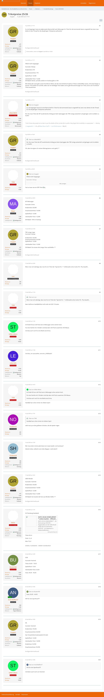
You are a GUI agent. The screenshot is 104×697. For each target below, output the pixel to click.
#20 (99, 660)
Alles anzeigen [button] (62, 183)
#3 (100, 100)
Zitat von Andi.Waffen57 (35, 664)
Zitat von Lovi (32, 297)
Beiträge (7, 46)
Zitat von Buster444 (34, 591)
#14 (99, 442)
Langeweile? (29, 126)
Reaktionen (7, 44)
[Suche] (99, 3)
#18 (99, 587)
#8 (100, 263)
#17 (99, 554)
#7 (100, 229)
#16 (99, 509)
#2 (100, 60)
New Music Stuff (44, 126)
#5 (100, 169)
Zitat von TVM (33, 418)
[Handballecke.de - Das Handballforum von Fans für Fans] (11, 4)
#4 (100, 134)
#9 (100, 292)
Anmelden (83, 3)
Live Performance (56, 126)
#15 (99, 475)
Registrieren (92, 3)
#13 (99, 413)
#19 (99, 619)
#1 (100, 25)
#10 (99, 321)
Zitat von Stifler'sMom (35, 389)
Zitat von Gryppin (34, 105)
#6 (100, 198)
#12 (99, 384)
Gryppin (12, 16)
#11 (99, 350)
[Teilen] (100, 20)
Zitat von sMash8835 (35, 139)
